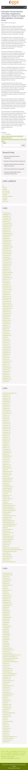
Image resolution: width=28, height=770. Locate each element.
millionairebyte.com (7, 558)
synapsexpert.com (7, 371)
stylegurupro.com (7, 466)
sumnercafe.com (6, 709)
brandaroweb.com (7, 379)
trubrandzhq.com (6, 433)
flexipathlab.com (6, 354)
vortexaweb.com (6, 425)
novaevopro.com (6, 430)
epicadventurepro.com (8, 478)
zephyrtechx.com (6, 439)
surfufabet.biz (6, 629)
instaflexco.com (6, 447)
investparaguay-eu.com (8, 685)
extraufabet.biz (6, 622)
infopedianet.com (7, 310)
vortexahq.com (6, 418)
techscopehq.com (7, 315)
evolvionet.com (6, 403)
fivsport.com (5, 702)
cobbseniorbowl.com (7, 670)
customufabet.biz (6, 634)
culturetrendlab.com (7, 488)
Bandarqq (3, 132)
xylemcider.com (6, 729)
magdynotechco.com (7, 224)
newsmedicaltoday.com (8, 539)
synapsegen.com (7, 352)
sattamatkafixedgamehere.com (10, 524)
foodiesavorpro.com (7, 474)
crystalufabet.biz (6, 639)
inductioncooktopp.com (8, 537)
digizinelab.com (6, 281)
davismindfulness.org (8, 556)
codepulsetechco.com (8, 247)
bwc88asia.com (6, 687)
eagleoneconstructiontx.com (9, 510)
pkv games (7, 134)
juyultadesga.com (7, 678)
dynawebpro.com (7, 350)
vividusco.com (6, 416)
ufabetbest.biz (6, 631)
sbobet (7, 751)
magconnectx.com (7, 542)
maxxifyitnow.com (7, 323)
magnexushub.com (7, 597)
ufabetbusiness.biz (7, 617)
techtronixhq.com (7, 213)
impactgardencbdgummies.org (10, 736)
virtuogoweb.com (7, 598)
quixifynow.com (6, 325)
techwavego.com (6, 282)
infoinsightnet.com (7, 241)
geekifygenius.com (7, 495)
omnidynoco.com (7, 366)
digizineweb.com (6, 248)
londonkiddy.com (6, 553)
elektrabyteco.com (7, 270)
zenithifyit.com (6, 420)
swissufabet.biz (6, 615)
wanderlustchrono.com (8, 486)
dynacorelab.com (7, 411)
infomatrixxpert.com (7, 252)
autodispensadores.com (8, 536)
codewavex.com (6, 267)
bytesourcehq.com (7, 243)
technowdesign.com (7, 672)
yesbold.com (6, 588)
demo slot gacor (6, 192)
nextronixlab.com (7, 330)
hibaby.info (5, 527)
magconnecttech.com (8, 498)
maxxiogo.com (6, 338)
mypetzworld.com (7, 682)
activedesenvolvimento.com (9, 515)
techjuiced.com (6, 593)
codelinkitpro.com (7, 216)
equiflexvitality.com (7, 512)
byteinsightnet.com (7, 245)
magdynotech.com (7, 313)
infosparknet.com (7, 321)
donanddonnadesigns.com (9, 508)
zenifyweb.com (6, 500)
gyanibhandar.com (7, 605)
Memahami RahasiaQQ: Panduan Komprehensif (12, 157)
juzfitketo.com (6, 733)
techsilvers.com (6, 699)
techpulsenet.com (7, 276)
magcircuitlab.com (7, 265)
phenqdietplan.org (7, 707)
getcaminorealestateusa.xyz (9, 561)
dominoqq (5, 198)
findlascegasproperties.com (9, 505)
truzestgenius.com (7, 274)
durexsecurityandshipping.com (10, 673)
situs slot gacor (8, 754)
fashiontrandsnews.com (8, 649)
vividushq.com (6, 356)
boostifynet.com (6, 435)
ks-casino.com (6, 690)
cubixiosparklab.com (7, 258)
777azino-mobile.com (8, 668)
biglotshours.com (7, 600)
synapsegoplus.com (7, 308)
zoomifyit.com (6, 381)
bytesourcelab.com (7, 320)
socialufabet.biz (6, 627)
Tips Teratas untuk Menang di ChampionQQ (14, 169)
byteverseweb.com (7, 303)
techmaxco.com (6, 459)
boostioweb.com (6, 396)
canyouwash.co (6, 578)
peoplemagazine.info (7, 574)
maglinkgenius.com (7, 264)
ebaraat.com (5, 591)
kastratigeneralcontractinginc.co (10, 656)
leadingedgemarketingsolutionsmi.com (12, 654)
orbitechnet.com (6, 362)
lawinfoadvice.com (7, 706)
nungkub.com (6, 726)
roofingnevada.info (7, 541)
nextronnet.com (6, 342)
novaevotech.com (7, 260)
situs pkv (5, 187)
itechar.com (5, 586)
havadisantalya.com (7, 580)
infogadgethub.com (7, 214)
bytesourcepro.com (7, 296)
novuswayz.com (6, 442)
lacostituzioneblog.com (8, 721)
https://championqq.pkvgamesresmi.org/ (10, 758)
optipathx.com (6, 328)
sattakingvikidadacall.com (9, 520)
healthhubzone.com (7, 590)
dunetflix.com (6, 711)
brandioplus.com (6, 349)
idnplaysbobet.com (7, 519)
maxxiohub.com (6, 422)
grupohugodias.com (7, 695)
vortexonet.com (6, 406)
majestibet (3, 756)
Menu (3, 7)
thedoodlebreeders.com (8, 694)
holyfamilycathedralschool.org (9, 551)
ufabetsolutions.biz (7, 626)
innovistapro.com (7, 449)
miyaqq (8, 756)
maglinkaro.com (6, 293)
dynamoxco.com (6, 344)
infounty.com (5, 683)
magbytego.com (6, 238)
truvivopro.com (6, 415)
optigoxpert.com (6, 440)
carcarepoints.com (7, 692)
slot (4, 751)
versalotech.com (6, 457)
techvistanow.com (7, 255)
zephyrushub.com (7, 398)
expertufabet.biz (6, 610)
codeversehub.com (7, 301)
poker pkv (22, 754)
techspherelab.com (7, 298)
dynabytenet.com (7, 294)
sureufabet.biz (6, 632)
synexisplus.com (6, 405)
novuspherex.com (7, 428)
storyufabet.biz (6, 636)
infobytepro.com (6, 236)
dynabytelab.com (7, 401)
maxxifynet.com (6, 408)
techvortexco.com (7, 228)
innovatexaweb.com (7, 223)
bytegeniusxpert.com (7, 233)
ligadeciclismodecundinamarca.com (11, 548)
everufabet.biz (6, 643)
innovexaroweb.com (7, 289)
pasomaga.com (6, 734)
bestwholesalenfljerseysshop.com (10, 658)
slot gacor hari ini (16, 751)
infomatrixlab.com (7, 299)
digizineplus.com (6, 316)
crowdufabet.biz (6, 644)
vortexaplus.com (6, 357)
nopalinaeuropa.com (7, 740)
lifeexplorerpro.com (7, 481)
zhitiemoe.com (6, 724)
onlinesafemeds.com (7, 603)
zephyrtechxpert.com (7, 277)
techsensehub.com (7, 219)
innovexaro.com (6, 318)
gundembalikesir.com (8, 585)
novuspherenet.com (7, 361)
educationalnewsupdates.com (9, 393)
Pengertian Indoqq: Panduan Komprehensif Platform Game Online (14, 165)
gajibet (12, 756)
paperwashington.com (8, 529)
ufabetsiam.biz (6, 614)
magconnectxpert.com (8, 272)
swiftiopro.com (6, 454)
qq (1, 751)
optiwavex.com (6, 364)
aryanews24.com (7, 665)
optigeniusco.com (7, 427)
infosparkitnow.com (7, 226)
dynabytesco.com (7, 464)
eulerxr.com (5, 493)
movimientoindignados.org (9, 712)
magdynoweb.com (7, 287)
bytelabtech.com (6, 221)
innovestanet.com (7, 333)
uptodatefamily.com (7, 716)
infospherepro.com (7, 473)
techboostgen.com (7, 218)
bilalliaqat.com (6, 534)
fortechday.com (6, 559)
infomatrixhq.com (7, 257)
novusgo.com (6, 483)
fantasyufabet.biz (6, 612)
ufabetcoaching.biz (7, 554)
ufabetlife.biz (6, 624)
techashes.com (6, 576)
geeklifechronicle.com (8, 471)
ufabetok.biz (5, 641)
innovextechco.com (7, 262)
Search (4, 143)
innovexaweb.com (7, 347)
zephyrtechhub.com (7, 367)
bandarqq (5, 189)
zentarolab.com (6, 373)
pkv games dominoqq (8, 196)
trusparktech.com (7, 432)
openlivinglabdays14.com (9, 660)
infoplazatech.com (7, 231)
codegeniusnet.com (7, 240)
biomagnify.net (6, 741)
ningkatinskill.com (7, 700)
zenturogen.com (6, 345)
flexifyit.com (5, 337)
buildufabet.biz (6, 646)
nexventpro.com (6, 437)
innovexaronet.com (7, 253)
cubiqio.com (5, 469)
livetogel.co (5, 502)
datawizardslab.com (7, 468)
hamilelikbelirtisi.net (7, 456)
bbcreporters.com (7, 651)
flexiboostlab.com (7, 451)
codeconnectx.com (7, 250)
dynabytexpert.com (7, 335)
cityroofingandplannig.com (9, 675)
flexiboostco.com (6, 394)
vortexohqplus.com (7, 452)
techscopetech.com (7, 286)
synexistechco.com (7, 413)
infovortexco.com (6, 279)
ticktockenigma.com (7, 491)
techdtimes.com (6, 581)
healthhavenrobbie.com (8, 507)
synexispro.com (6, 544)
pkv (3, 186)
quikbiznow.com (6, 374)
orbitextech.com (6, 496)
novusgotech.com (7, 340)
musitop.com (6, 717)
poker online (5, 201)
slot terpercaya (6, 191)
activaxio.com (6, 462)
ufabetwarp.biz (6, 607)
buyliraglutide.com (7, 602)
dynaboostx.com (6, 445)
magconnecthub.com (7, 304)
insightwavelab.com (7, 479)
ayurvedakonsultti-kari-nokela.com (10, 661)
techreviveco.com (7, 291)
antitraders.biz (6, 663)
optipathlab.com (6, 399)
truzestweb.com (6, 369)
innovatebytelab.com (7, 235)
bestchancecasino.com (8, 532)
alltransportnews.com (8, 648)
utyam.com (5, 719)
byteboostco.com (6, 269)
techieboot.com (6, 583)
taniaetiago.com (6, 731)
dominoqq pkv (15, 753)
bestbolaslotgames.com (8, 522)
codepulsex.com (6, 284)
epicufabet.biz (6, 637)
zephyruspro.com (7, 327)
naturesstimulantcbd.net (8, 738)
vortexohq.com (6, 476)
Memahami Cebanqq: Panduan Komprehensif (14, 161)
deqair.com (5, 697)
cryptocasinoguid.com (8, 653)
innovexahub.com (7, 410)
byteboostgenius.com (8, 306)
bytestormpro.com (7, 485)
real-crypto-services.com (8, 680)
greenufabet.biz (6, 619)
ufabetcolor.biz (6, 620)
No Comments (12, 22)
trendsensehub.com (7, 490)
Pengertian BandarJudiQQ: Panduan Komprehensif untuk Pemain (12, 173)
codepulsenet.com (7, 311)
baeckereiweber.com (7, 573)
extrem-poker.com (7, 689)
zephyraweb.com (7, 423)
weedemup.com (6, 531)
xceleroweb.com (6, 376)
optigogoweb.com (7, 378)
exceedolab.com (6, 461)
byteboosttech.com (7, 595)
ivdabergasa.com (7, 677)
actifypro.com (6, 444)
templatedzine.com (7, 704)
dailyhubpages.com (7, 517)
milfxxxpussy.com (7, 714)
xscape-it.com (6, 666)
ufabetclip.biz (6, 609)
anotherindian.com (7, 728)
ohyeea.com (5, 723)
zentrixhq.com (6, 332)
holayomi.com (6, 546)
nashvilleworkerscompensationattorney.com (13, 549)
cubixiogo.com (6, 359)
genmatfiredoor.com (7, 503)
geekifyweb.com (6, 230)
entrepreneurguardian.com (9, 525)
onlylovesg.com (6, 514)
